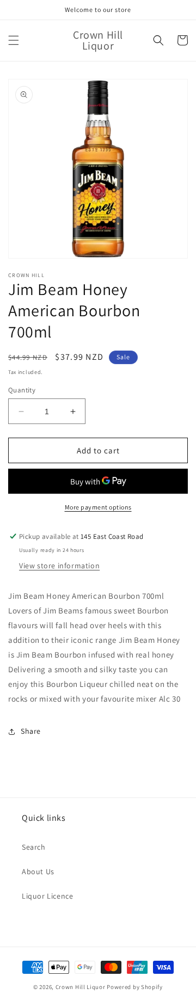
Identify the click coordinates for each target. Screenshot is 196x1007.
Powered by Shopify (135, 987)
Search (34, 847)
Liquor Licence (47, 896)
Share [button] (31, 731)
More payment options (98, 507)
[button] (14, 40)
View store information (59, 565)
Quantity (21, 390)
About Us (38, 871)
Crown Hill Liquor (81, 987)
